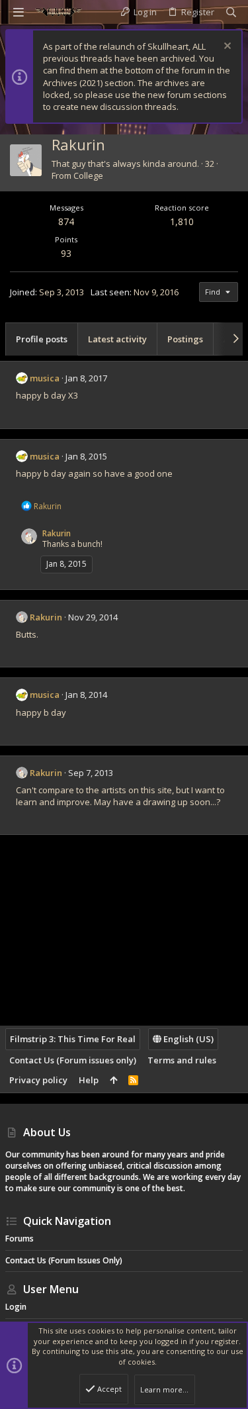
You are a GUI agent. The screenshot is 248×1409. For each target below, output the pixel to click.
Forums (19, 1238)
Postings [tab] (185, 339)
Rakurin (56, 533)
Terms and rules (181, 1060)
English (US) (187, 1039)
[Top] (113, 1080)
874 (66, 221)
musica (45, 378)
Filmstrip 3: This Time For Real (73, 1039)
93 (66, 253)
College (88, 175)
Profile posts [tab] (41, 339)
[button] (18, 12)
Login (15, 1306)
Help (89, 1080)
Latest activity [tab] (117, 339)
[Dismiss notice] (225, 47)
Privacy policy (38, 1080)
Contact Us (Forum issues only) (72, 1060)
